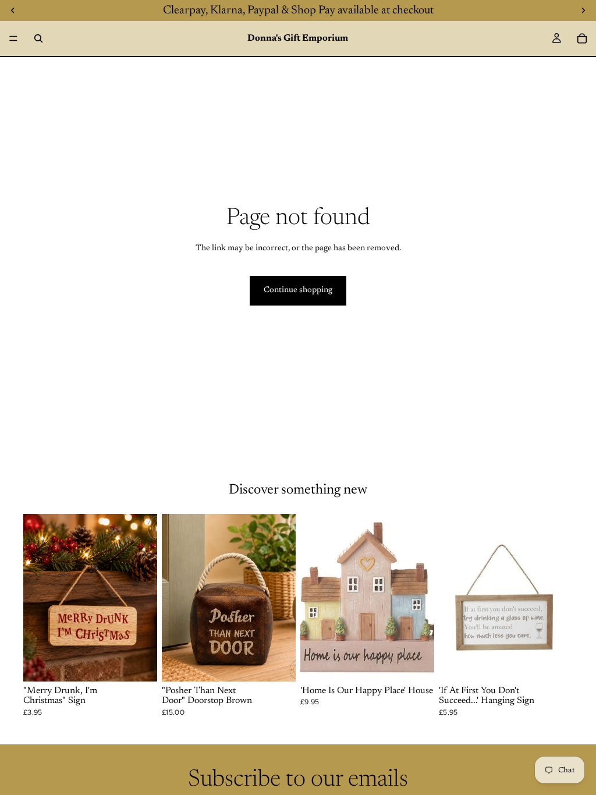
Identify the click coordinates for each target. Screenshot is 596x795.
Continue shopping (298, 290)
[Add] (139, 663)
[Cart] (582, 38)
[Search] (38, 38)
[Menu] (13, 38)
